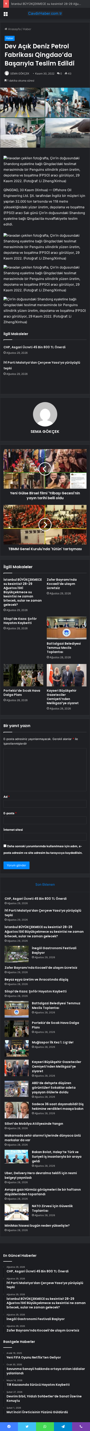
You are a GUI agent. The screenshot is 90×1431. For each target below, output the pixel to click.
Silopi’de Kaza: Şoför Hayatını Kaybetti (20, 621)
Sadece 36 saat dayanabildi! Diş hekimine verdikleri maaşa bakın (58, 1106)
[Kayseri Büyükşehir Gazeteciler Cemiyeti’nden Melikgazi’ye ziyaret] (67, 675)
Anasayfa (14, 29)
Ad (6, 796)
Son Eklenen (45, 884)
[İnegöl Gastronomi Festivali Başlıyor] (17, 954)
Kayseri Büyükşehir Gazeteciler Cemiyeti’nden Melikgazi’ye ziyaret (63, 696)
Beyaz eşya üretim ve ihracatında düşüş (36, 979)
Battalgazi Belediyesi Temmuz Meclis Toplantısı (64, 647)
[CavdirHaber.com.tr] (45, 13)
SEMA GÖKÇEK (19, 73)
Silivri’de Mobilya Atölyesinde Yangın (34, 1123)
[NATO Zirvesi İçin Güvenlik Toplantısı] (17, 1212)
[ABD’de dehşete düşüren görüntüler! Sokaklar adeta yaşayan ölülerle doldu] (17, 1089)
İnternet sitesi (13, 829)
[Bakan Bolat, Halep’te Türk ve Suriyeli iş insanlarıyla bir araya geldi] (17, 1156)
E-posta (10, 813)
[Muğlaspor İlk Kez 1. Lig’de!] (17, 1048)
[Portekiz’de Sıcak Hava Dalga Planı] (23, 675)
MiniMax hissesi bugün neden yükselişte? (37, 1225)
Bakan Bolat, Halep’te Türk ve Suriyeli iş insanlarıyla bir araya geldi (56, 1156)
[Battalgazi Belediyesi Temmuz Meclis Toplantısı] (67, 628)
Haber (27, 29)
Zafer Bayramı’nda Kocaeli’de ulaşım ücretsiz (62, 583)
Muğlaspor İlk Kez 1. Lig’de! (52, 1042)
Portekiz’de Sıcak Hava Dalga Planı (21, 692)
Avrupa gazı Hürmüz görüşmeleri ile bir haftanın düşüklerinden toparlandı (43, 1191)
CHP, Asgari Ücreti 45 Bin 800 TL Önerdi (34, 347)
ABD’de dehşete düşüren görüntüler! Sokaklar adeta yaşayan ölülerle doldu (54, 1087)
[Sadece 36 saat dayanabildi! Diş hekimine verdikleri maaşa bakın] (17, 1110)
